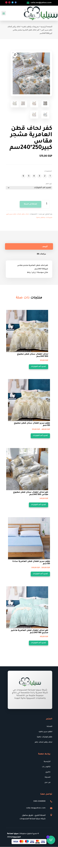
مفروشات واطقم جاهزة (30, 26)
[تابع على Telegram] (13, 2)
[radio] (50, 176)
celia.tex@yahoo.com (41, 2)
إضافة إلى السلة (30, 204)
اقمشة (49, 727)
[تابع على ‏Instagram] (9, 2)
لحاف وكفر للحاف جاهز (43, 742)
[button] (14, 54)
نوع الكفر (49, 184)
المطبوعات (48, 171)
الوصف (45, 246)
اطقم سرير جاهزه (45, 732)
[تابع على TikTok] (6, 2)
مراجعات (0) (41, 254)
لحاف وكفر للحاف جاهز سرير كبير (17, 214)
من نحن (47, 783)
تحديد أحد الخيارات (38, 367)
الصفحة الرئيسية (46, 26)
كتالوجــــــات (46, 767)
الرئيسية (47, 762)
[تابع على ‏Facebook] (16, 2)
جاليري (47, 772)
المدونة (47, 777)
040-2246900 (40, 801)
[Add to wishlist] (47, 311)
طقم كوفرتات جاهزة (44, 737)
